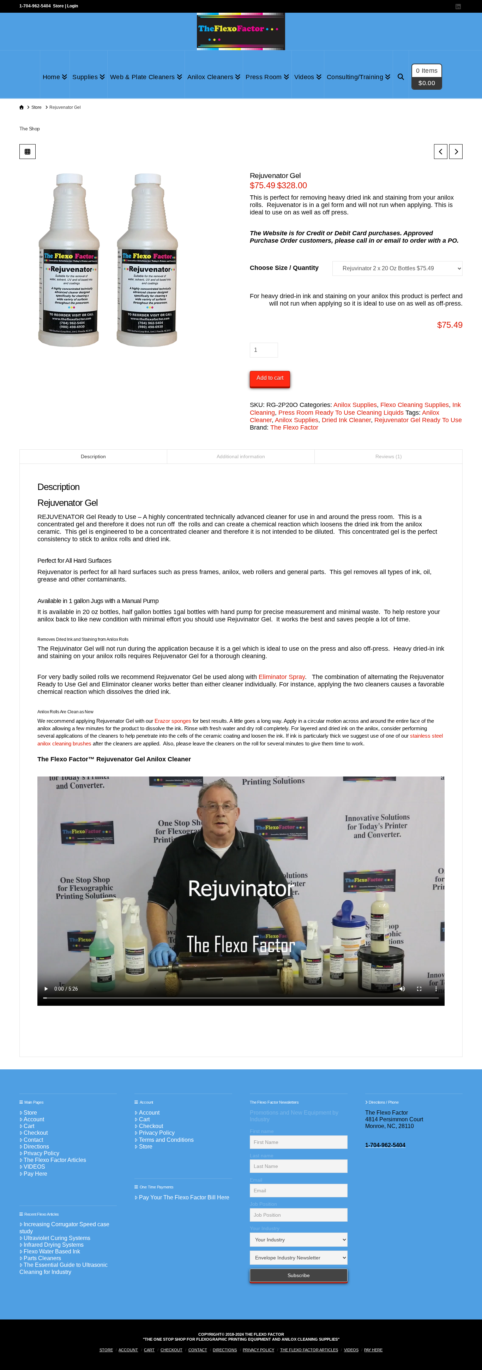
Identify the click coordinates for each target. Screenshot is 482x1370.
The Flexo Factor (294, 427)
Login (72, 6)
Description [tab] (93, 456)
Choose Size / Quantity (284, 267)
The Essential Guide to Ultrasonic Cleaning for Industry (63, 1268)
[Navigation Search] (401, 74)
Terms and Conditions (166, 1140)
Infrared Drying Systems (54, 1245)
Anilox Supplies (355, 404)
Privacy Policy (41, 1153)
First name (262, 1131)
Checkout (36, 1133)
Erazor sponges (174, 721)
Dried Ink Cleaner (346, 420)
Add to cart (270, 378)
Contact (33, 1140)
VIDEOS (34, 1167)
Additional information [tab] (241, 456)
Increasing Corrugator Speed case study (64, 1227)
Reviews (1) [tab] (388, 456)
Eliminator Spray (282, 676)
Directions (36, 1147)
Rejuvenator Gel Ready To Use (418, 420)
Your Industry (264, 1228)
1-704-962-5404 (35, 6)
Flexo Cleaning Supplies (414, 404)
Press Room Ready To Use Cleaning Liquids (341, 412)
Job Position (263, 1204)
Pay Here (35, 1174)
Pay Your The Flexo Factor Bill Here (184, 1197)
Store (58, 6)
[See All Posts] (27, 151)
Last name (261, 1155)
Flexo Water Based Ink (52, 1251)
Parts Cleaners (42, 1258)
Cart (29, 1126)
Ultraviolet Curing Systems (57, 1238)
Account (34, 1119)
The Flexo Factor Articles (55, 1160)
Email (256, 1180)
